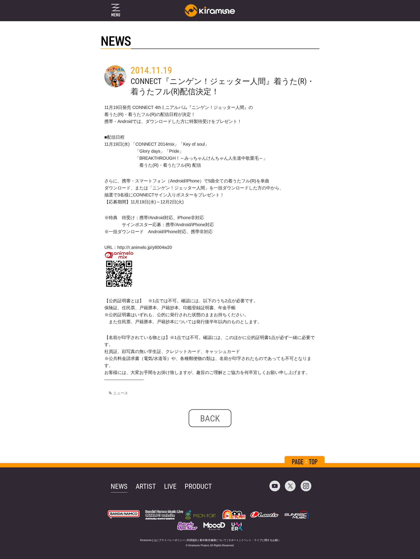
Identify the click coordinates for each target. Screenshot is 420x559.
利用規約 (192, 540)
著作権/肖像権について (213, 540)
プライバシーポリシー (172, 540)
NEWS (119, 486)
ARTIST (146, 486)
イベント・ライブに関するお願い (260, 540)
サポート (233, 540)
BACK (210, 418)
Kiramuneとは (148, 540)
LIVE (170, 486)
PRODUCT (198, 486)
